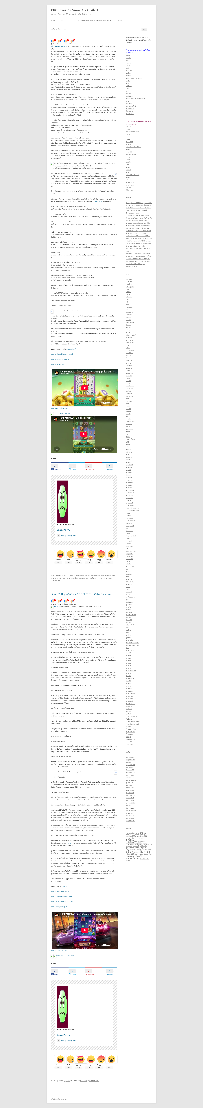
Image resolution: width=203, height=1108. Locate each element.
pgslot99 (128, 462)
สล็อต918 (128, 676)
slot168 (70, 843)
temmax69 (129, 559)
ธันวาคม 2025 (130, 777)
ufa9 (127, 577)
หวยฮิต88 (129, 706)
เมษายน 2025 (130, 798)
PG (127, 434)
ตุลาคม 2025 (129, 783)
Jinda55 (137, 836)
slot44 (128, 139)
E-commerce (130, 350)
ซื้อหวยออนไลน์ (130, 111)
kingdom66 (129, 396)
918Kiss (128, 304)
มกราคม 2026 (130, 775)
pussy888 (129, 71)
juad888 (128, 391)
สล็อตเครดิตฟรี (56, 46)
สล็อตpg (128, 683)
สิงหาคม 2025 (130, 788)
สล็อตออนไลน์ (130, 109)
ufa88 (127, 571)
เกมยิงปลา (129, 709)
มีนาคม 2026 (130, 770)
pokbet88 (129, 472)
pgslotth (128, 470)
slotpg (128, 160)
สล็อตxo (128, 686)
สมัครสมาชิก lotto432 (132, 643)
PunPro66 (129, 477)
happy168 (67, 1081)
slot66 (128, 137)
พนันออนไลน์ (130, 625)
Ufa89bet (129, 574)
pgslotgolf (129, 467)
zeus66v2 (129, 592)
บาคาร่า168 (129, 612)
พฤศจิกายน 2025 (131, 780)
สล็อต (127, 648)
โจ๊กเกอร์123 (129, 190)
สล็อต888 (128, 144)
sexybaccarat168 (131, 521)
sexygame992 (130, 526)
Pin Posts (120, 20)
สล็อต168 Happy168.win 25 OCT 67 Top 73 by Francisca (81, 594)
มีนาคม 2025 (130, 800)
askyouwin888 (130, 322)
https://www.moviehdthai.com (135, 98)
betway (128, 330)
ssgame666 (129, 546)
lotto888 (128, 409)
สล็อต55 (128, 658)
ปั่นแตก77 (129, 622)
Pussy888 (129, 488)
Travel (128, 561)
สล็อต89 (128, 673)
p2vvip (128, 427)
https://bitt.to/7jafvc (58, 364)
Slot (127, 528)
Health (128, 371)
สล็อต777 (128, 666)
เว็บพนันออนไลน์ (131, 729)
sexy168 (128, 516)
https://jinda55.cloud (132, 132)
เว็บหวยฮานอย (130, 732)
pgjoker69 (129, 452)
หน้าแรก (53, 20)
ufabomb (129, 579)
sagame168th (130, 505)
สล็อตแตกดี (129, 701)
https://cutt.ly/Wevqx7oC (59, 907)
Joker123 (128, 383)
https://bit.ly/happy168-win (60, 891)
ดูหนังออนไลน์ (130, 96)
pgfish (128, 447)
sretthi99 (128, 544)
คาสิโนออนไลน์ (130, 597)
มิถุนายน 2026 (130, 762)
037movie (129, 279)
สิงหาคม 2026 (130, 757)
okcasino (128, 419)
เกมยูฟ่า (128, 711)
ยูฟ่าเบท (128, 638)
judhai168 (129, 393)
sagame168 (129, 503)
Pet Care (128, 432)
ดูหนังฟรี (128, 93)
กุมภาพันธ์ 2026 (130, 772)
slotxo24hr (129, 541)
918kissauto (129, 307)
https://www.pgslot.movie (134, 78)
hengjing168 (129, 373)
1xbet (127, 165)
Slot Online (129, 531)
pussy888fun (138, 843)
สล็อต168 (64, 46)
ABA (127, 310)
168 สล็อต (129, 284)
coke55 (128, 348)
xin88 (127, 589)
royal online (129, 498)
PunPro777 (129, 480)
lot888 (128, 406)
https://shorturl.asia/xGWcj (65, 955)
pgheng (128, 449)
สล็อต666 (128, 663)
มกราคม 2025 (130, 805)
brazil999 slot (130, 340)
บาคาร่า (128, 76)
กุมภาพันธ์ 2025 (130, 803)
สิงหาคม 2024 (130, 818)
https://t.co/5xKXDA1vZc (59, 950)
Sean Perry (63, 530)
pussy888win (130, 493)
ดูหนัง (127, 60)
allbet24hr (129, 315)
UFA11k (128, 564)
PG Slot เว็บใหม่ (130, 439)
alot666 (128, 317)
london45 (129, 404)
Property (128, 475)
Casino (128, 345)
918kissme (136, 834)
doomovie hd (130, 182)
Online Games (130, 421)
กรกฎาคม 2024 (130, 821)
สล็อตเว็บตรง (129, 142)
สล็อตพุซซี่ (129, 688)
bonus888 (129, 338)
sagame (128, 63)
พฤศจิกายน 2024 (131, 811)
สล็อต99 (128, 681)
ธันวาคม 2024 (130, 808)
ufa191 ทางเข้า (130, 566)
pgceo (128, 444)
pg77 (127, 442)
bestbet (128, 327)
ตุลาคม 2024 (129, 813)
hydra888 (129, 376)
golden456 (129, 366)
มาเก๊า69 (128, 635)
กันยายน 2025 (130, 785)
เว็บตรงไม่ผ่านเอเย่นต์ (132, 724)
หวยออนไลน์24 (130, 704)
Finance (128, 358)
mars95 (128, 414)
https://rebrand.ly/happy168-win (62, 896)
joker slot (129, 187)
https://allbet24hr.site (132, 175)
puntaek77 (129, 485)
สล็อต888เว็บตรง (131, 671)
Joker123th (129, 388)
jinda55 (128, 378)
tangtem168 (129, 554)
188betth (129, 180)
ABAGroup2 (129, 312)
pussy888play (130, 490)
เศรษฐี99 (128, 737)
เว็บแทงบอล (129, 734)
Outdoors (129, 424)
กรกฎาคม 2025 (130, 790)
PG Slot (128, 437)
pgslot (128, 149)
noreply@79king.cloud (69, 536)
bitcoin (128, 332)
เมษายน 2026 (130, 767)
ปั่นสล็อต (128, 617)
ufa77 (127, 569)
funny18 (128, 170)
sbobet (128, 513)
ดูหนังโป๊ (128, 162)
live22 (127, 88)
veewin (128, 587)
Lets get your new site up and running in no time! (95, 20)
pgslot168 (129, 457)
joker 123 (129, 126)
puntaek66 (129, 482)
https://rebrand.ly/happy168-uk (62, 354)
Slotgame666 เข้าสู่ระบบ (133, 536)
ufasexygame (130, 582)
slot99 (128, 134)
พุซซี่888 (128, 73)
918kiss (128, 55)
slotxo (128, 157)
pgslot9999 (129, 465)
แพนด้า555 (129, 742)
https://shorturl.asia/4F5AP (60, 408)
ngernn (128, 416)
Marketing (129, 411)
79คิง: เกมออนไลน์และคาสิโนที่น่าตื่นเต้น (75, 10)
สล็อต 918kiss (130, 650)
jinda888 (128, 381)
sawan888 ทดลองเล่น (132, 508)
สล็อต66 (128, 660)
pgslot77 (128, 460)
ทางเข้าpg (129, 607)
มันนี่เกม (128, 633)
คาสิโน (128, 594)
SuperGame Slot (131, 551)
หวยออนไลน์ (130, 114)
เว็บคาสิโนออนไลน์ (131, 716)
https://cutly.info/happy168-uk (61, 359)
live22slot (129, 401)
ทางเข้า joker (130, 185)
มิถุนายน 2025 (130, 793)
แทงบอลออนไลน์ (131, 739)
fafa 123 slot (129, 353)
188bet (128, 294)
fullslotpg (129, 86)
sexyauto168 (130, 518)
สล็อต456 (128, 655)
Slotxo (128, 538)
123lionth (129, 282)
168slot (56, 607)
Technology (129, 556)
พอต (127, 627)
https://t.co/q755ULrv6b (61, 413)
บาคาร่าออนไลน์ (131, 106)
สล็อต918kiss (130, 678)
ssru (127, 549)
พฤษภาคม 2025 (130, 795)
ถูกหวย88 (129, 605)
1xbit (127, 302)
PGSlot (128, 455)
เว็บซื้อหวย (129, 719)
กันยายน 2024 (130, 816)
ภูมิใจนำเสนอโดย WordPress (59, 1099)
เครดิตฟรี (128, 714)
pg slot (128, 81)
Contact (71, 20)
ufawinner (129, 584)
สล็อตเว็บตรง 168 (131, 699)
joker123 (128, 58)
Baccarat (128, 325)
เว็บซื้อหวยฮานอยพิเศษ (133, 722)
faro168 (128, 355)
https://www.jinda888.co (133, 147)
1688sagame (130, 287)
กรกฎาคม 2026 (130, 760)
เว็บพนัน (128, 727)
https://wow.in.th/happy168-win (62, 902)
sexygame (129, 523)
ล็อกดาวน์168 (130, 640)
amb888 (128, 320)
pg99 (127, 83)
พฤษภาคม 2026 (130, 765)
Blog (61, 20)
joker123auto (130, 386)
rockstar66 (129, 495)
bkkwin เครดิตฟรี (131, 335)
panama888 (129, 429)
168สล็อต (128, 292)
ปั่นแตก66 (129, 104)
